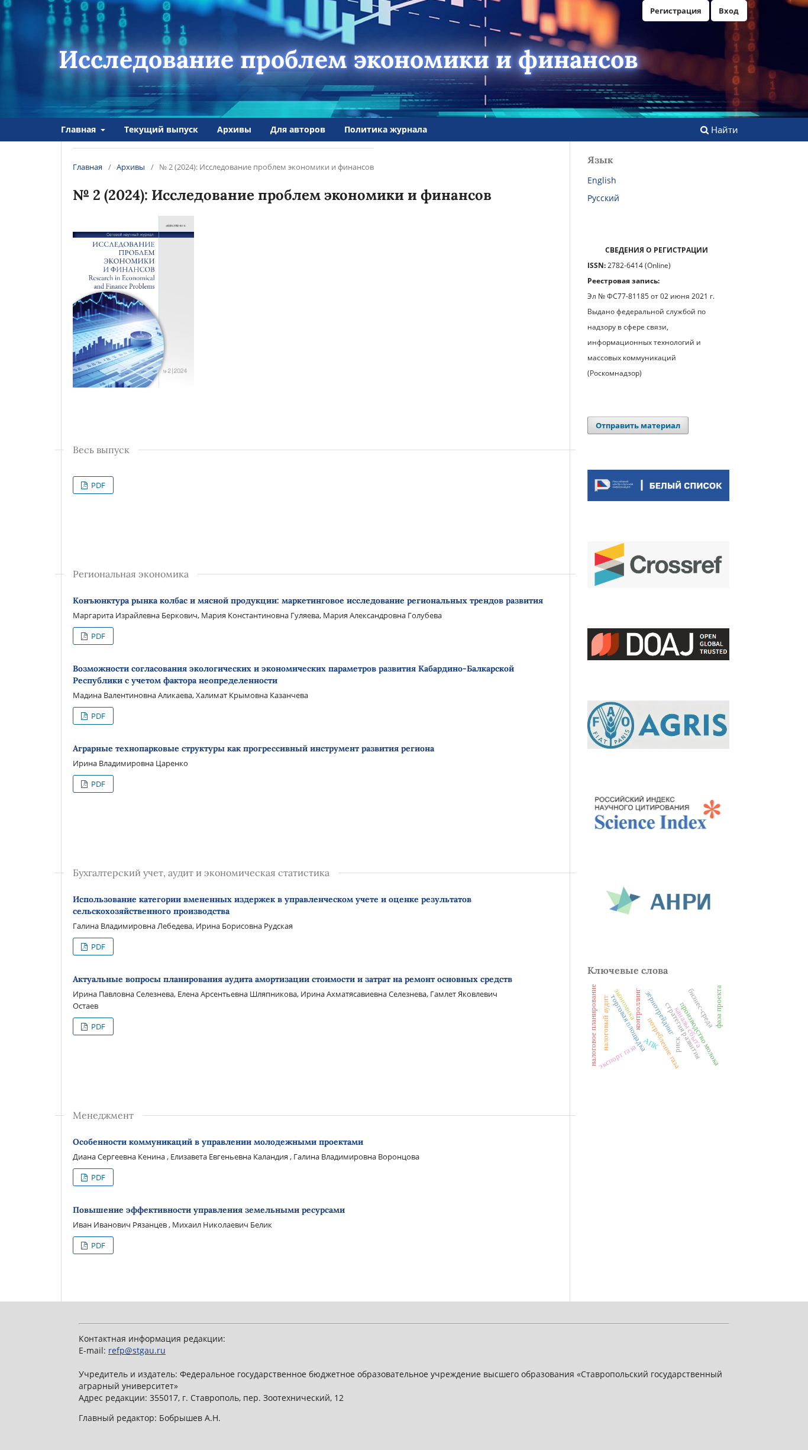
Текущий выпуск (161, 129)
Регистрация (676, 10)
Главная (79, 129)
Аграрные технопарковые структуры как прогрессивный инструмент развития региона (253, 748)
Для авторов (297, 129)
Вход (729, 10)
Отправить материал (638, 425)
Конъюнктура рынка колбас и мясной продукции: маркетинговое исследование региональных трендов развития (308, 600)
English (601, 180)
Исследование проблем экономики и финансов (348, 59)
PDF (97, 485)
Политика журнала (385, 129)
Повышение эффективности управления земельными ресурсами (209, 1209)
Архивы (234, 129)
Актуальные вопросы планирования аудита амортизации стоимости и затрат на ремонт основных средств (292, 979)
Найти (723, 129)
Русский (603, 198)
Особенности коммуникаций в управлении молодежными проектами (218, 1141)
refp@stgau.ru (137, 1350)
